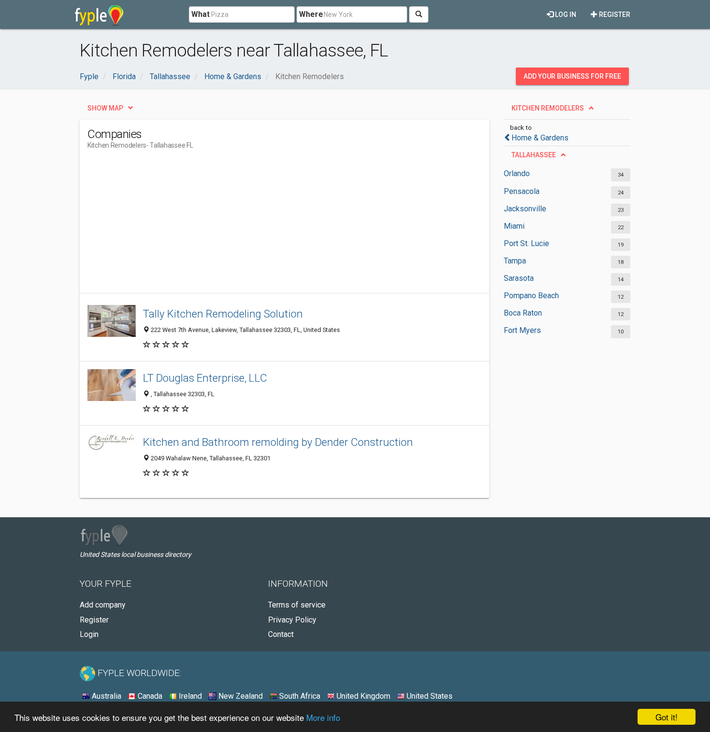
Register (613, 14)
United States (429, 696)
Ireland (189, 696)
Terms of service (297, 604)
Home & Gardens (539, 137)
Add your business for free (572, 76)
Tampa (515, 260)
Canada (149, 696)
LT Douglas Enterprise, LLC (205, 378)
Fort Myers (522, 330)
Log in (565, 14)
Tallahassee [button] (533, 155)
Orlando (517, 173)
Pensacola (522, 191)
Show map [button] (105, 108)
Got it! (666, 717)
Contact (281, 634)
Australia (105, 696)
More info (323, 717)
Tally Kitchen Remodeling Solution (223, 313)
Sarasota (519, 278)
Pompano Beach (531, 295)
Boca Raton (523, 313)
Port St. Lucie (526, 243)
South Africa (298, 696)
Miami (514, 226)
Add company (103, 604)
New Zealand (239, 696)
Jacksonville (525, 208)
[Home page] (99, 14)
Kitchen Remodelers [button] (547, 108)
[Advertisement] (263, 225)
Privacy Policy (292, 619)
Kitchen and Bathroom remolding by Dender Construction (278, 442)
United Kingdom (362, 696)
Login (89, 634)
